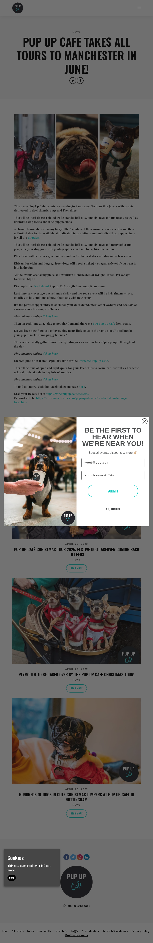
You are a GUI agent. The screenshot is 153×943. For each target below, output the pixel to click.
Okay (11, 877)
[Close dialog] (144, 421)
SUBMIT (112, 491)
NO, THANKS (113, 509)
